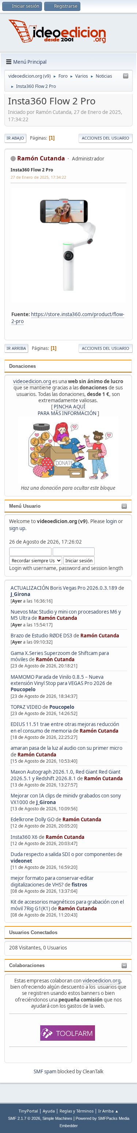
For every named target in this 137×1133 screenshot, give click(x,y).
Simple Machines (57, 1118)
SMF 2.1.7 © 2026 (24, 1118)
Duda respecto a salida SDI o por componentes (63, 854)
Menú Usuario (25, 506)
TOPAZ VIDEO (26, 707)
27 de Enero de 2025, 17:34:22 (38, 177)
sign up (17, 528)
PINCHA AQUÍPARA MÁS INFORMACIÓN (67, 409)
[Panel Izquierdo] (126, 76)
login (111, 521)
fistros (79, 884)
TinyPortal (28, 1111)
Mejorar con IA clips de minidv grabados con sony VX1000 (66, 798)
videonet (21, 861)
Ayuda (49, 1111)
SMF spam (45, 1071)
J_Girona (20, 594)
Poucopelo (23, 689)
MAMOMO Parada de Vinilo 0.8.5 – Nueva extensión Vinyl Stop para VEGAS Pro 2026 (58, 680)
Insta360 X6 (24, 837)
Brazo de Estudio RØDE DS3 (41, 635)
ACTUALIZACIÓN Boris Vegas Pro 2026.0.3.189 (64, 588)
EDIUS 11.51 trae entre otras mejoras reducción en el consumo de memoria (65, 727)
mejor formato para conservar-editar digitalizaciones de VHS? (52, 881)
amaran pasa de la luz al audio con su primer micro (66, 748)
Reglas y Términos (77, 1111)
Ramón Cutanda (57, 618)
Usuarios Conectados (33, 932)
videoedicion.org (32, 381)
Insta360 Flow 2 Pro (32, 170)
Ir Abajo (15, 138)
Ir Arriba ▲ (108, 1111)
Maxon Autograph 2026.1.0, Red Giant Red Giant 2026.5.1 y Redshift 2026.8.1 (66, 775)
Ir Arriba (16, 348)
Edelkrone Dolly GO (32, 819)
